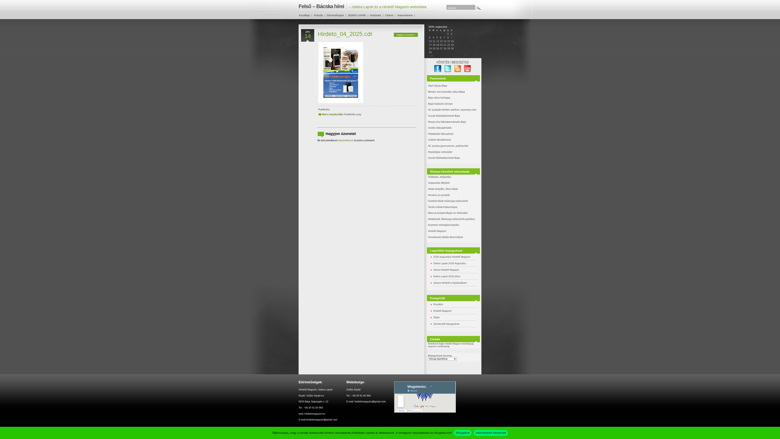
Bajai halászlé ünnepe (440, 103)
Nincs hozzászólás (332, 114)
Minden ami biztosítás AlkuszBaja (446, 91)
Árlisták (318, 15)
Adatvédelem (405, 15)
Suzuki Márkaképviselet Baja (444, 115)
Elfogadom (463, 432)
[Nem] (775, 433)
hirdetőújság (468, 343)
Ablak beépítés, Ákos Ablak (443, 189)
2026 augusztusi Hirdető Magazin (451, 256)
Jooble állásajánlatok (440, 127)
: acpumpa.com (467, 109)
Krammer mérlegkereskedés (443, 225)
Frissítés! (438, 304)
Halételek (375, 15)
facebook (437, 68)
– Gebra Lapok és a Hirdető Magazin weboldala (362, 6)
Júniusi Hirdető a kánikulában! (450, 282)
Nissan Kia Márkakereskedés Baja (447, 122)
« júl (430, 55)
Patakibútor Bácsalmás (440, 134)
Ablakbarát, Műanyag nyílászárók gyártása (451, 219)
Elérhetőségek (335, 15)
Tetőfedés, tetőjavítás (439, 177)
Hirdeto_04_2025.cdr (345, 34)
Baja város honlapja (439, 97)
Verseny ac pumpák (439, 195)
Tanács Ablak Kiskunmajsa (442, 207)
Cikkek (389, 15)
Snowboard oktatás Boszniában (445, 237)
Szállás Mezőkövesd (439, 139)
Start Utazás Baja (437, 85)
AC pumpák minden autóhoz (443, 109)
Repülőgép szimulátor (440, 152)
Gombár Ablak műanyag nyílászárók (448, 201)
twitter (447, 68)
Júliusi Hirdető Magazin (446, 269)
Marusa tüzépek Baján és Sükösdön (448, 213)
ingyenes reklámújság (439, 346)
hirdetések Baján (436, 343)
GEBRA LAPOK (357, 15)
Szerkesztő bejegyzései (446, 324)
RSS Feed (457, 68)
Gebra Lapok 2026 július (446, 276)
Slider (436, 317)
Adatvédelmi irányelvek (491, 432)
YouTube (467, 68)
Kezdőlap (304, 15)
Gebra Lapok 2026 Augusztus (449, 263)
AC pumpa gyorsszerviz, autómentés (448, 146)
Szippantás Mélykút (439, 182)
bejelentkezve (346, 140)
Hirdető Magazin (437, 231)
